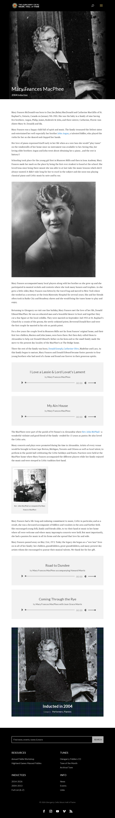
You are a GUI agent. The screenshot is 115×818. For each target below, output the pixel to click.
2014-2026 (17, 781)
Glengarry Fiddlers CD (70, 759)
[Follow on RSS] (71, 811)
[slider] (91, 382)
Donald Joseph (56, 348)
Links (62, 790)
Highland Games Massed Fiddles (27, 763)
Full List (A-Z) (18, 790)
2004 (14, 95)
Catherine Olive (71, 348)
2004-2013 (17, 785)
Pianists (67, 711)
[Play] (22, 382)
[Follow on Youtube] (57, 811)
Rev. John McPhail (90, 431)
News (62, 781)
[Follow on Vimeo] (64, 811)
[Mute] (85, 383)
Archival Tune (66, 767)
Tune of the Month (68, 763)
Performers (57, 711)
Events (63, 785)
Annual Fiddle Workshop (23, 759)
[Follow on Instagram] (51, 811)
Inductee (23, 95)
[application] (57, 382)
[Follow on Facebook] (44, 811)
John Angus (63, 133)
